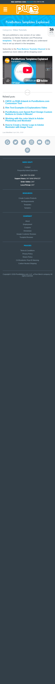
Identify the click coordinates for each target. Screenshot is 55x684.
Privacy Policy (27, 254)
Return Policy (27, 257)
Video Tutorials (20, 30)
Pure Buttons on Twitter (15, 142)
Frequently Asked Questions (27, 170)
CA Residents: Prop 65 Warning (27, 260)
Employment (27, 224)
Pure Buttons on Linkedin (47, 142)
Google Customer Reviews (26, 234)
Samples (27, 208)
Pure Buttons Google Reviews (7, 142)
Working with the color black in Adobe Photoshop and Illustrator (24, 119)
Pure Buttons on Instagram (31, 142)
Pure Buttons (27, 9)
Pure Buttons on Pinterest (27, 150)
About (27, 221)
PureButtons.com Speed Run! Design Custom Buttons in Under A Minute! (28, 113)
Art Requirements (27, 201)
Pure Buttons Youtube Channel (31, 49)
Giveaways (27, 231)
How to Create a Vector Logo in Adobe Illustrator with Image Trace (24, 126)
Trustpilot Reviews (26, 237)
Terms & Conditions (27, 251)
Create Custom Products (27, 198)
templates (7, 41)
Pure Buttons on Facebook (23, 142)
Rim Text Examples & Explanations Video (26, 108)
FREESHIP (30, 2)
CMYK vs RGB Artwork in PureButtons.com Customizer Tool (27, 102)
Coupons (27, 228)
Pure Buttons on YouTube (39, 142)
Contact (27, 167)
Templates (27, 205)
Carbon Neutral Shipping (27, 263)
